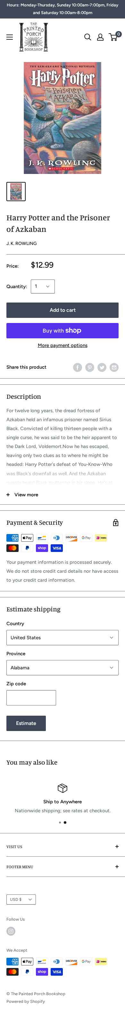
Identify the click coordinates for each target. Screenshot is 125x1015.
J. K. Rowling (21, 243)
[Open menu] (9, 37)
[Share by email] (114, 367)
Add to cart (63, 310)
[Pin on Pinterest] (89, 367)
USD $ (15, 899)
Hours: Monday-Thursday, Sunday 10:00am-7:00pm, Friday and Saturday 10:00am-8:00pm (62, 9)
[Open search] (87, 37)
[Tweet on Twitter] (101, 367)
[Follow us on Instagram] (10, 931)
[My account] (100, 37)
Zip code (16, 684)
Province (15, 654)
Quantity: (16, 286)
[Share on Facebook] (77, 367)
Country (15, 623)
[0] (113, 37)
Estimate (26, 723)
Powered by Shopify (25, 1001)
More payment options (63, 345)
